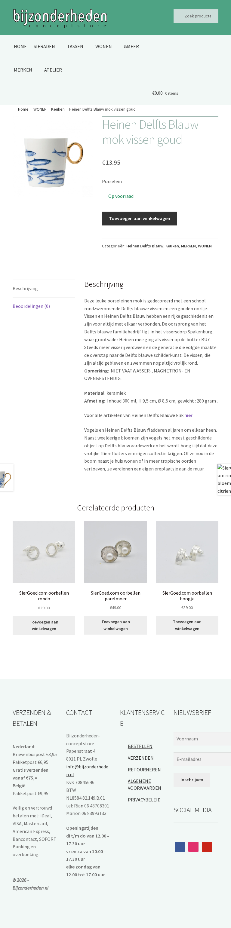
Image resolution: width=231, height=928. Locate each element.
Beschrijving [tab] (25, 288)
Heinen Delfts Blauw (144, 246)
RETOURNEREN (144, 770)
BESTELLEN (140, 746)
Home (23, 109)
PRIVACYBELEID (144, 800)
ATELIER (53, 70)
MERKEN (23, 70)
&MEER (131, 46)
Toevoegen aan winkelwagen (139, 218)
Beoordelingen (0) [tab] (31, 306)
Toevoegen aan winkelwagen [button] (44, 625)
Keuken (58, 109)
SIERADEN (44, 46)
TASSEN (75, 46)
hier (187, 415)
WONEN (103, 46)
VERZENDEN (141, 758)
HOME (20, 46)
